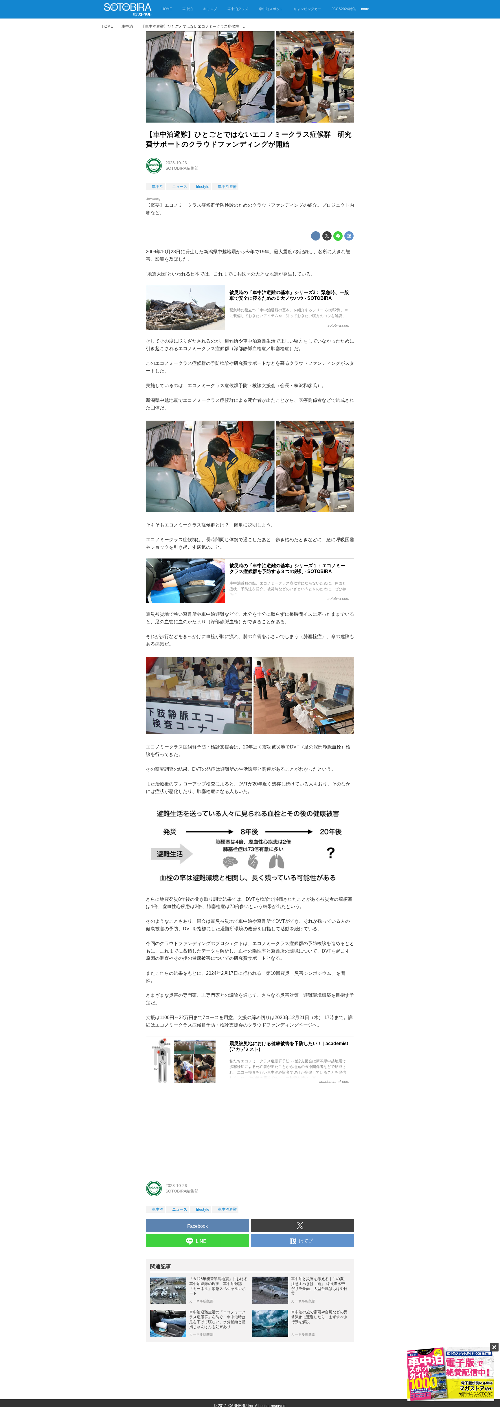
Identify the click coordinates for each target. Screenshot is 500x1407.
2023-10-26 (176, 162)
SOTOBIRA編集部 (182, 168)
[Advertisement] (250, 1131)
